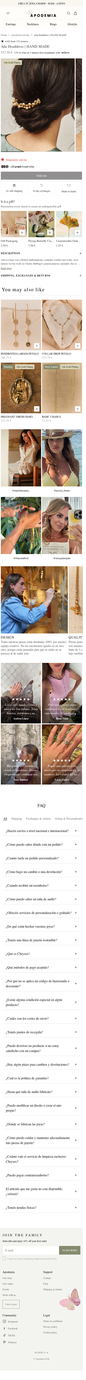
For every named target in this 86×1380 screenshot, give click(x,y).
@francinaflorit (20, 558)
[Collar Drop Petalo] (62, 325)
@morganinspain (61, 558)
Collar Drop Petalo (56, 354)
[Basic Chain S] (62, 388)
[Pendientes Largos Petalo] (21, 325)
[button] (38, 104)
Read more (6, 268)
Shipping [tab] (16, 818)
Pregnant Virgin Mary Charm (17, 417)
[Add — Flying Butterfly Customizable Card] (50, 233)
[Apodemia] (41, 13)
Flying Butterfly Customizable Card (41, 241)
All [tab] (5, 818)
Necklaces (33, 24)
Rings (53, 24)
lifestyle (72, 24)
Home (4, 35)
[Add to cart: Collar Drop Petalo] (77, 346)
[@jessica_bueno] (62, 457)
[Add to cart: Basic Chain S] (77, 409)
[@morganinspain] (62, 525)
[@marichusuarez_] (21, 457)
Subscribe (69, 1250)
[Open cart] (75, 13)
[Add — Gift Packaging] (22, 233)
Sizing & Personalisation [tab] (69, 818)
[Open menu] (8, 13)
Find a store (11, 1304)
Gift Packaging (9, 241)
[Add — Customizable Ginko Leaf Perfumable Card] (77, 233)
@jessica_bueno (62, 490)
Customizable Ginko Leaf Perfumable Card (69, 241)
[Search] (68, 13)
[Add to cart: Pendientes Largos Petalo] (36, 346)
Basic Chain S (51, 417)
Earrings (11, 24)
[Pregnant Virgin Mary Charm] (21, 388)
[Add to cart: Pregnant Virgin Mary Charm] (36, 409)
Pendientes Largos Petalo (20, 354)
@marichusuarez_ (21, 490)
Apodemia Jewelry (20, 35)
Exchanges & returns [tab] (38, 818)
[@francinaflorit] (21, 525)
